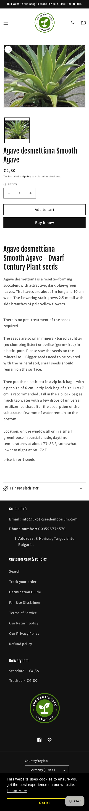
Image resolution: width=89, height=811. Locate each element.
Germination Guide (25, 592)
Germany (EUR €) (42, 770)
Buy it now (44, 223)
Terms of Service (23, 613)
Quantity (10, 184)
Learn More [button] (17, 791)
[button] (6, 23)
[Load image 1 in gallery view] (17, 130)
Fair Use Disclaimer (25, 603)
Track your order (23, 582)
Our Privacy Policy (24, 634)
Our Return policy (24, 623)
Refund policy (20, 644)
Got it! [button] (44, 803)
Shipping (25, 176)
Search (15, 571)
